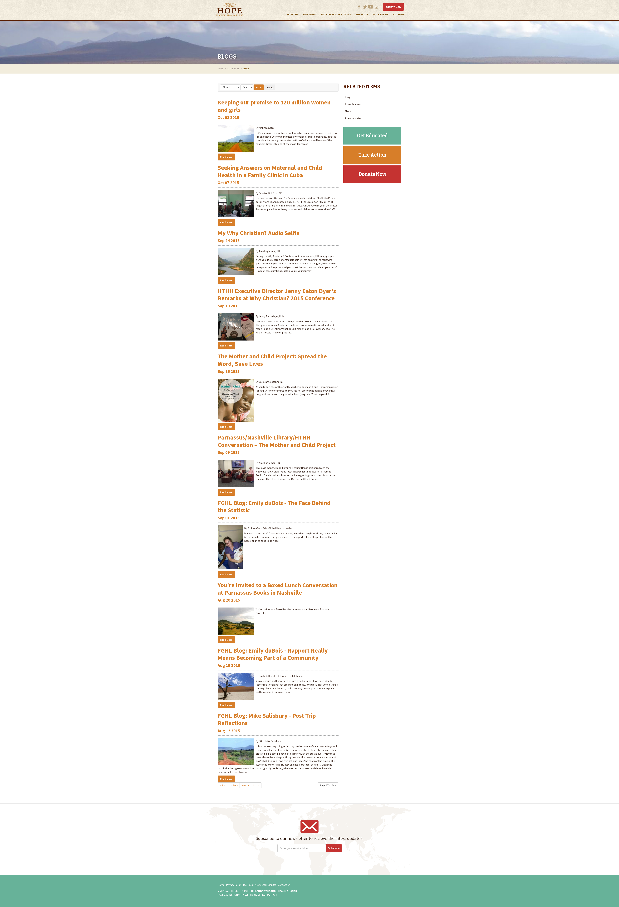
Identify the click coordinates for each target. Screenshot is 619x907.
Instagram (377, 6)
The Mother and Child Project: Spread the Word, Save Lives (272, 359)
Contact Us (284, 884)
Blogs (227, 56)
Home (220, 68)
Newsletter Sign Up (265, 884)
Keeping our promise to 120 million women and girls (274, 105)
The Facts (362, 14)
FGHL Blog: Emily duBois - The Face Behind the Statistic (274, 506)
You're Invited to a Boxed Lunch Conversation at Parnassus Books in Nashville (278, 588)
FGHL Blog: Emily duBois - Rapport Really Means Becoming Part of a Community (273, 654)
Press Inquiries (353, 118)
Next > (245, 785)
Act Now (398, 14)
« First (223, 785)
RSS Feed (248, 884)
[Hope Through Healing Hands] (229, 10)
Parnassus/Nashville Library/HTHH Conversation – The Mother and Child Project (277, 441)
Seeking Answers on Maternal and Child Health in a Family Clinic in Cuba (270, 171)
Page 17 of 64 (327, 785)
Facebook (359, 6)
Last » (256, 785)
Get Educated (372, 136)
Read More (226, 157)
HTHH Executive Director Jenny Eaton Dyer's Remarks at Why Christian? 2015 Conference (277, 294)
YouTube (371, 6)
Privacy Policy (233, 884)
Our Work (309, 14)
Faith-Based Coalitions (336, 14)
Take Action (372, 155)
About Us (292, 14)
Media (348, 111)
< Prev (234, 785)
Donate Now (393, 7)
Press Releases (353, 104)
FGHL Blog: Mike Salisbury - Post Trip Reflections (267, 719)
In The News (380, 14)
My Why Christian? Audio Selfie (259, 233)
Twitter (365, 6)
